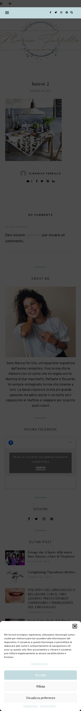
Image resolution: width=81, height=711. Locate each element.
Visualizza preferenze (40, 698)
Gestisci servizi (39, 664)
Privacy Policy (48, 706)
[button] (75, 626)
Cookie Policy (30, 706)
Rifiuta (40, 686)
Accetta (40, 675)
